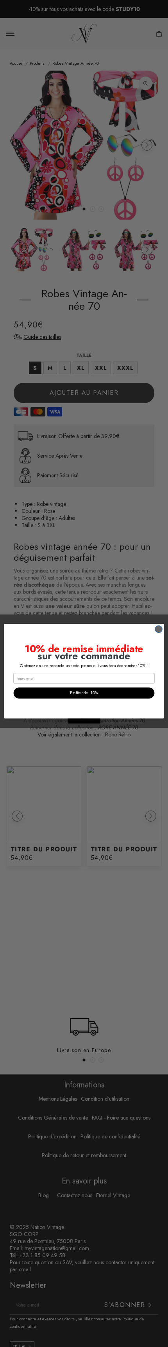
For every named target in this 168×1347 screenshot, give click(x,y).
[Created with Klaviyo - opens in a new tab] (84, 720)
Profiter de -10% (84, 693)
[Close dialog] (158, 629)
